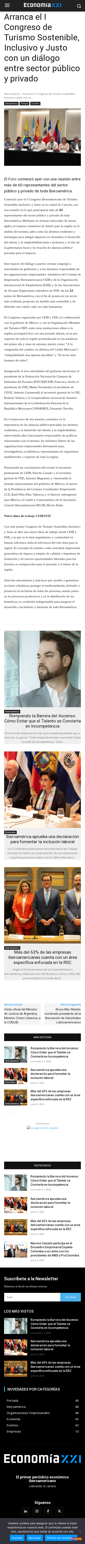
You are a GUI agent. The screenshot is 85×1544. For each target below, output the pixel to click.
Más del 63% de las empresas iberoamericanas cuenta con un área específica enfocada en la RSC (42, 957)
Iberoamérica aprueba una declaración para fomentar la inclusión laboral (42, 839)
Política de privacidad (61, 1537)
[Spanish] (79, 1539)
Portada (24, 103)
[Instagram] (36, 1511)
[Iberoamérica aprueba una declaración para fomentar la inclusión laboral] (42, 789)
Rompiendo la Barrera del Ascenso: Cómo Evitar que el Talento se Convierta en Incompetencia (42, 721)
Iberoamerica (12, 94)
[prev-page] (6, 1112)
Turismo (35, 103)
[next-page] (13, 1112)
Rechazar (35, 1537)
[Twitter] (59, 1511)
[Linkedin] (25, 1511)
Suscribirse (70, 1297)
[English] (74, 1539)
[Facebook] (48, 1511)
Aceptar (17, 1537)
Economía (10, 832)
